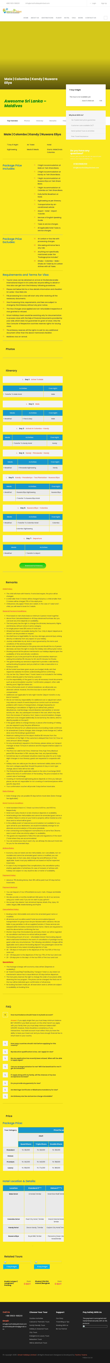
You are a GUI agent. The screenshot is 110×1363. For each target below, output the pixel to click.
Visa (74, 18)
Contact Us (90, 18)
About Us (35, 18)
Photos (27, 121)
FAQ (64, 121)
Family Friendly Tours (37, 1325)
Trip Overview (12, 121)
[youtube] (79, 3)
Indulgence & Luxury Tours (39, 1336)
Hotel (66, 18)
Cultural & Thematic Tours (39, 1322)
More (80, 18)
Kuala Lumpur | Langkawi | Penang (11, 1283)
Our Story (59, 1318)
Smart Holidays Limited (27, 1355)
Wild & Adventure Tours (38, 1343)
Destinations (47, 18)
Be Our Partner (61, 1329)
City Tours (33, 1332)
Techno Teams (81, 1355)
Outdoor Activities (36, 1318)
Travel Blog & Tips (62, 1322)
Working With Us (62, 1325)
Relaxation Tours (35, 1339)
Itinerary (39, 121)
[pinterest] (72, 3)
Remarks (53, 121)
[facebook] (69, 3)
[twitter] (75, 3)
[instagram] (82, 3)
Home (26, 18)
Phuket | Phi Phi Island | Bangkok (42, 1282)
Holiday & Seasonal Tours (38, 1329)
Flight (59, 18)
